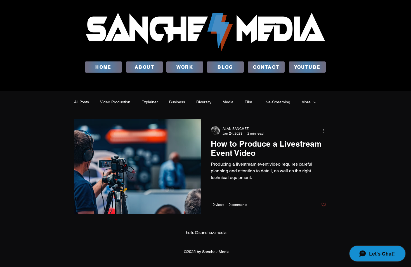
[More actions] (325, 130)
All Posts (81, 102)
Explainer (149, 102)
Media (228, 102)
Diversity (203, 102)
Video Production (115, 102)
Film (248, 102)
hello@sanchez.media (206, 232)
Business (177, 102)
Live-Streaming (276, 102)
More (306, 102)
